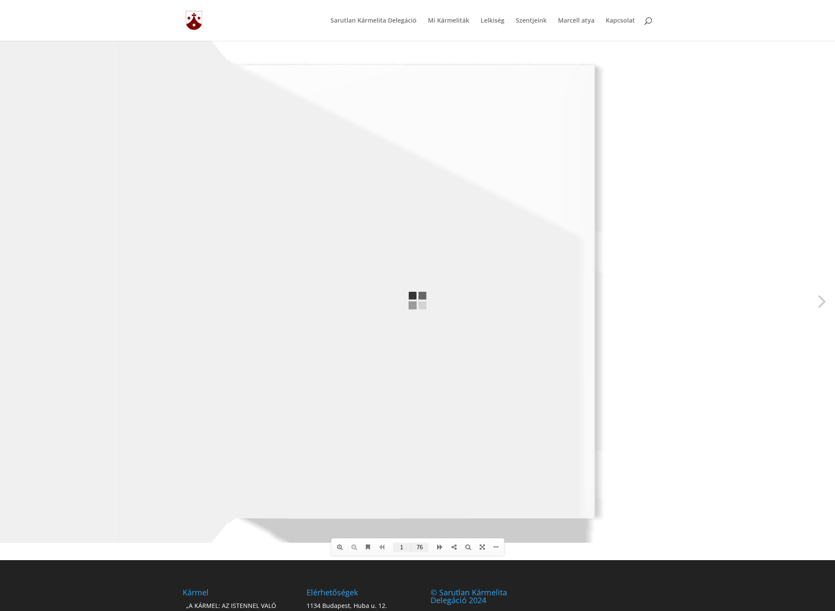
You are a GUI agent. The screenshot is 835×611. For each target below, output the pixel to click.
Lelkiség (492, 20)
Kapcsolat (620, 20)
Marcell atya (576, 20)
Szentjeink (531, 20)
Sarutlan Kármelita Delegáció (374, 20)
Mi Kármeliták (448, 20)
